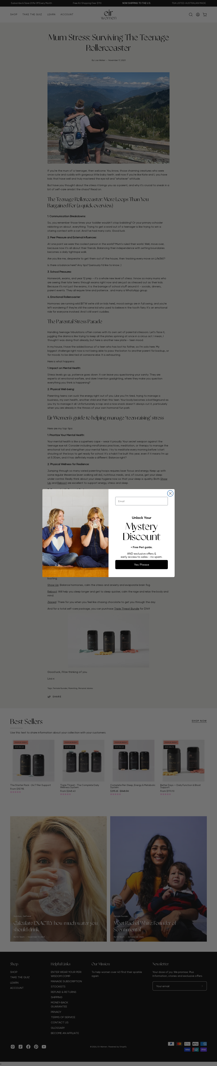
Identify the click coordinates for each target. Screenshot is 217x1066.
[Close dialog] (170, 493)
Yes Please (141, 564)
